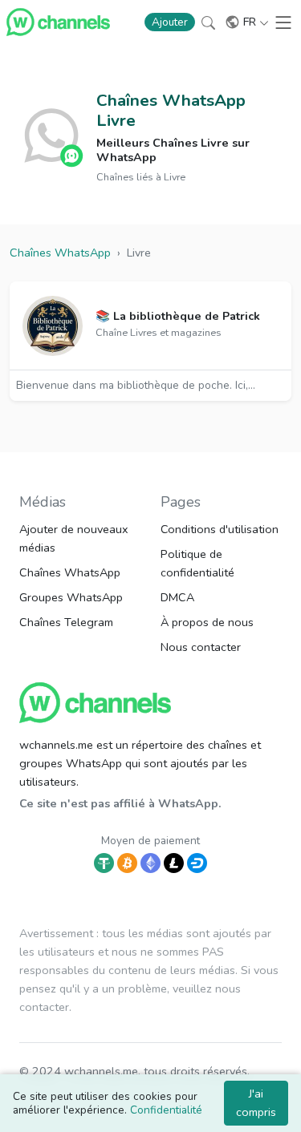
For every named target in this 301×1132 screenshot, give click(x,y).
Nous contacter (201, 647)
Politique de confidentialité (197, 563)
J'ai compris (256, 1103)
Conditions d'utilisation (220, 529)
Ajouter (170, 22)
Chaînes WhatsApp (69, 572)
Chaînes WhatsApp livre (171, 110)
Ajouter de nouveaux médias (73, 538)
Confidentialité (166, 1110)
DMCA (177, 597)
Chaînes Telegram (66, 622)
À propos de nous (207, 622)
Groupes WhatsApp (71, 597)
